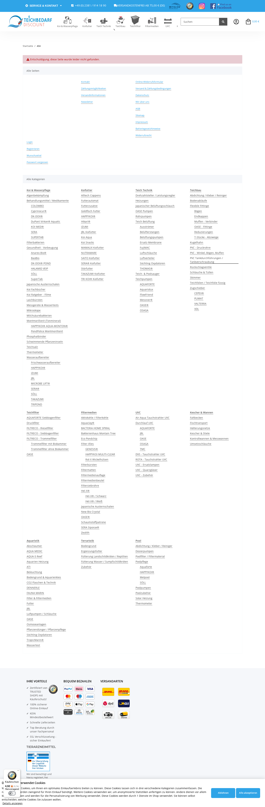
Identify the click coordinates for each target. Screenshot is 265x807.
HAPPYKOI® (38, 367)
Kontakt (85, 81)
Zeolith (85, 532)
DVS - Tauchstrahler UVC (150, 454)
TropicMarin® (35, 640)
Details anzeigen (13, 803)
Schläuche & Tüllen (201, 272)
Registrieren (33, 148)
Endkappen (201, 216)
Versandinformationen (93, 95)
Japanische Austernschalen (43, 284)
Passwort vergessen (37, 162)
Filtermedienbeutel (92, 480)
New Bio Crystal (90, 511)
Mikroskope (34, 310)
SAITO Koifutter (90, 258)
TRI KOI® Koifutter (92, 279)
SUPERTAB (37, 237)
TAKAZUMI (37, 399)
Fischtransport (198, 423)
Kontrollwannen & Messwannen (209, 438)
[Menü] (18, 771)
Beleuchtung (34, 572)
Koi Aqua (86, 237)
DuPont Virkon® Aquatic (45, 221)
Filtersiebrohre (90, 485)
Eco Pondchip (89, 438)
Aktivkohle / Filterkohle (94, 417)
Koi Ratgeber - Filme (39, 294)
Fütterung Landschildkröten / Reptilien (104, 556)
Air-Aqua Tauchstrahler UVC (152, 417)
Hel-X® (85, 490)
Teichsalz (32, 347)
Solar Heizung (144, 598)
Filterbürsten (89, 464)
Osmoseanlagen (36, 624)
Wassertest (33, 645)
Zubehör (86, 567)
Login (30, 142)
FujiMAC (145, 247)
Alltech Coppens (91, 195)
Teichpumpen (144, 279)
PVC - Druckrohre (200, 247)
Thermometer (35, 352)
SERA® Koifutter (91, 263)
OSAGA (144, 310)
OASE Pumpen (144, 211)
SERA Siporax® (90, 527)
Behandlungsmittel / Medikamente (48, 200)
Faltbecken (196, 417)
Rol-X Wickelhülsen (96, 459)
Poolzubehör (143, 593)
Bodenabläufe (198, 200)
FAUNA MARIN (35, 593)
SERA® (35, 388)
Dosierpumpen (145, 551)
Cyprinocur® (39, 211)
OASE (30, 454)
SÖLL (34, 273)
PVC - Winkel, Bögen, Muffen (207, 253)
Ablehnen (223, 792)
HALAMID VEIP (39, 268)
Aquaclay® (87, 423)
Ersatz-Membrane (151, 242)
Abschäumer (34, 546)
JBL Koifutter (88, 232)
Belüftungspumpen (151, 237)
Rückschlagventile (201, 267)
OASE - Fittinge (203, 226)
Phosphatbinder (36, 336)
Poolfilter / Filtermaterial (150, 556)
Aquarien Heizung (37, 561)
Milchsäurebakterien (39, 315)
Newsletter (87, 101)
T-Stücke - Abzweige (206, 237)
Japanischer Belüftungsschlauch (155, 206)
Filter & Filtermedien (39, 598)
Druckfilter (33, 423)
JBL (33, 378)
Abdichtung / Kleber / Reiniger (208, 195)
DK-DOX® (37, 216)
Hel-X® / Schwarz (95, 496)
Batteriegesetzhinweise (148, 128)
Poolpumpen (143, 587)
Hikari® (85, 221)
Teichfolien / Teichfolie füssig (207, 282)
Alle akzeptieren (248, 792)
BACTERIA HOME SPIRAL (95, 428)
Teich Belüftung (145, 221)
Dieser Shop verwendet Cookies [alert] (23, 783)
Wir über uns (142, 101)
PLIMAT (198, 298)
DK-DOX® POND (41, 263)
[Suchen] (223, 22)
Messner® (146, 300)
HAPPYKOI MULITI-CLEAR (100, 454)
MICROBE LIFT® (40, 383)
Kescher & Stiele (200, 433)
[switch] (12, 793)
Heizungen (142, 200)
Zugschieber (197, 288)
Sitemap (140, 115)
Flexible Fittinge (199, 206)
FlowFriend (146, 294)
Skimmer (195, 277)
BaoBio (35, 258)
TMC (142, 449)
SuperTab (37, 279)
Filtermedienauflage (93, 475)
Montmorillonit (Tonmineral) (44, 320)
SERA (34, 232)
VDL (196, 309)
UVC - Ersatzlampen (147, 464)
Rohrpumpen (144, 216)
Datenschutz (142, 95)
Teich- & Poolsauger (148, 273)
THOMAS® (146, 268)
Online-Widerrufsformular (149, 81)
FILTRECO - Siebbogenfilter (43, 433)
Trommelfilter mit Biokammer (49, 443)
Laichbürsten (35, 300)
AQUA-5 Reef (34, 556)
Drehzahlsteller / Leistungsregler (155, 195)
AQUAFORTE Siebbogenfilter (44, 417)
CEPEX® (199, 293)
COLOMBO (37, 206)
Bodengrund (88, 546)
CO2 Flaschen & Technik (41, 582)
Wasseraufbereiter (38, 357)
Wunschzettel (34, 155)
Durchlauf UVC (144, 423)
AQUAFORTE (147, 284)
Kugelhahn (196, 242)
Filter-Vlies (87, 443)
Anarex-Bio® (38, 253)
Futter (30, 603)
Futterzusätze (89, 206)
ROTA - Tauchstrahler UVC (151, 459)
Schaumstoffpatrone (93, 522)
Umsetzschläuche (200, 443)
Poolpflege (142, 561)
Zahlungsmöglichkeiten (93, 88)
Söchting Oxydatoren (152, 263)
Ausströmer (147, 226)
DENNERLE (33, 587)
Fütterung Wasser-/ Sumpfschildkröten (104, 561)
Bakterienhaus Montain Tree (98, 433)
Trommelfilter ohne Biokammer (50, 449)
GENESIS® (91, 449)
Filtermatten (88, 470)
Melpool (145, 577)
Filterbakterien (35, 242)
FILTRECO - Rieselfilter (40, 428)
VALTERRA (200, 303)
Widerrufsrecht (144, 135)
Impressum (142, 122)
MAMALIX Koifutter (92, 247)
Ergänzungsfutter (91, 551)
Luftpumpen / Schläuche (41, 614)
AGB (138, 108)
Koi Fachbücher (36, 289)
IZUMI (34, 373)
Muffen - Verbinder (206, 221)
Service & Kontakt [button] (43, 5)
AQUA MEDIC (34, 551)
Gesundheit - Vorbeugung (42, 247)
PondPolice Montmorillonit (47, 331)
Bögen (198, 211)
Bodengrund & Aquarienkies (44, 577)
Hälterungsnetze (200, 428)
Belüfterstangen (149, 232)
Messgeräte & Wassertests (43, 305)
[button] (236, 21)
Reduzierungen (203, 232)
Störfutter (87, 268)
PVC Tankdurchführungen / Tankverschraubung (206, 260)
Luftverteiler (147, 258)
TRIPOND (36, 404)
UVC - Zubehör (144, 475)
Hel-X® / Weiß (93, 501)
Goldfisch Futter (90, 211)
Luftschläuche (148, 253)
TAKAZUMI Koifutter (93, 273)
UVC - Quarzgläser (147, 470)
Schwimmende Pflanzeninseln (45, 341)
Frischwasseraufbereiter (45, 362)
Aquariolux (146, 289)
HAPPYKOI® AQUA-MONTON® (49, 326)
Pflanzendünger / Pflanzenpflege (46, 629)
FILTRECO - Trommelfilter (42, 438)
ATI (28, 567)
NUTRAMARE (89, 253)
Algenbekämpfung (38, 195)
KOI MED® (37, 226)
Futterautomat (89, 200)
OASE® (144, 305)
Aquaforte (146, 567)
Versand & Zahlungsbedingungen (153, 88)
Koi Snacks (87, 242)
